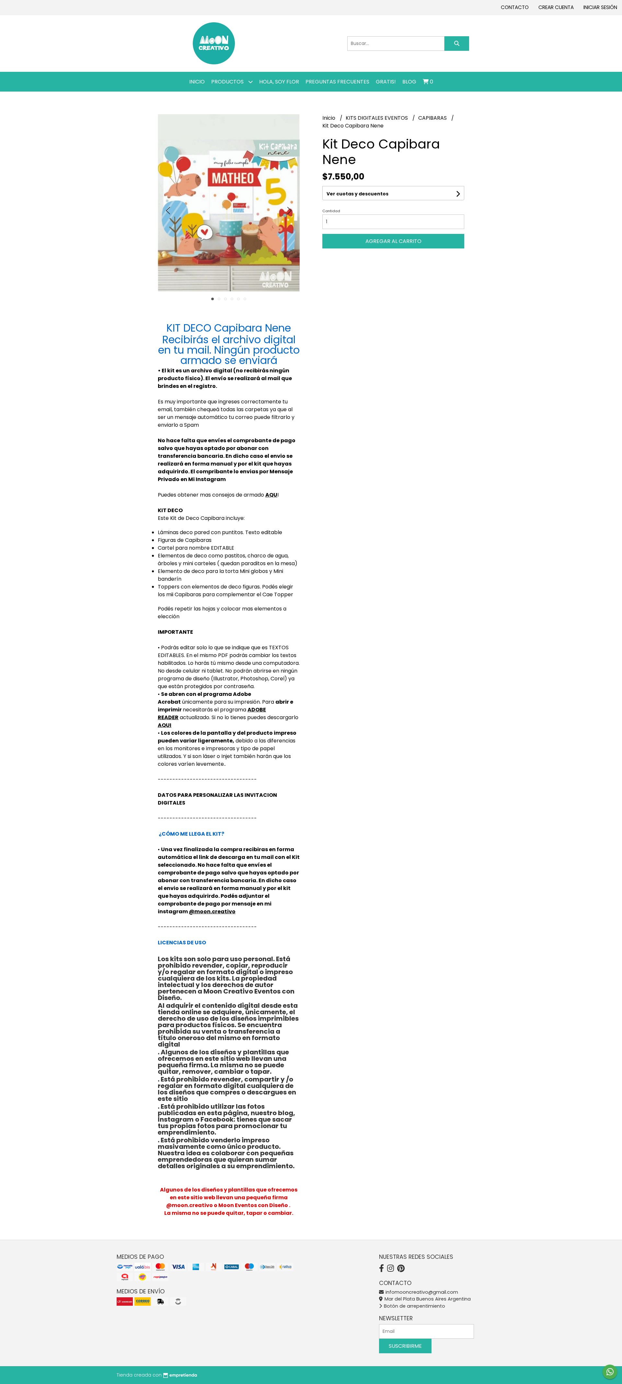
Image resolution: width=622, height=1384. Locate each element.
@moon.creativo (212, 911)
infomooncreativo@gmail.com (421, 1292)
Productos (228, 81)
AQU (271, 495)
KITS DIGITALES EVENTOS (377, 118)
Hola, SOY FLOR (279, 81)
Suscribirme (405, 1346)
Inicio (197, 81)
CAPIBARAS (433, 118)
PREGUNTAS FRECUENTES (337, 81)
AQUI (164, 725)
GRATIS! (386, 81)
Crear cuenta (556, 7)
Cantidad (331, 211)
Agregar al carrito (393, 241)
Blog (409, 81)
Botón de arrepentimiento (414, 1306)
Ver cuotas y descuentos (357, 194)
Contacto (515, 7)
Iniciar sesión (600, 7)
